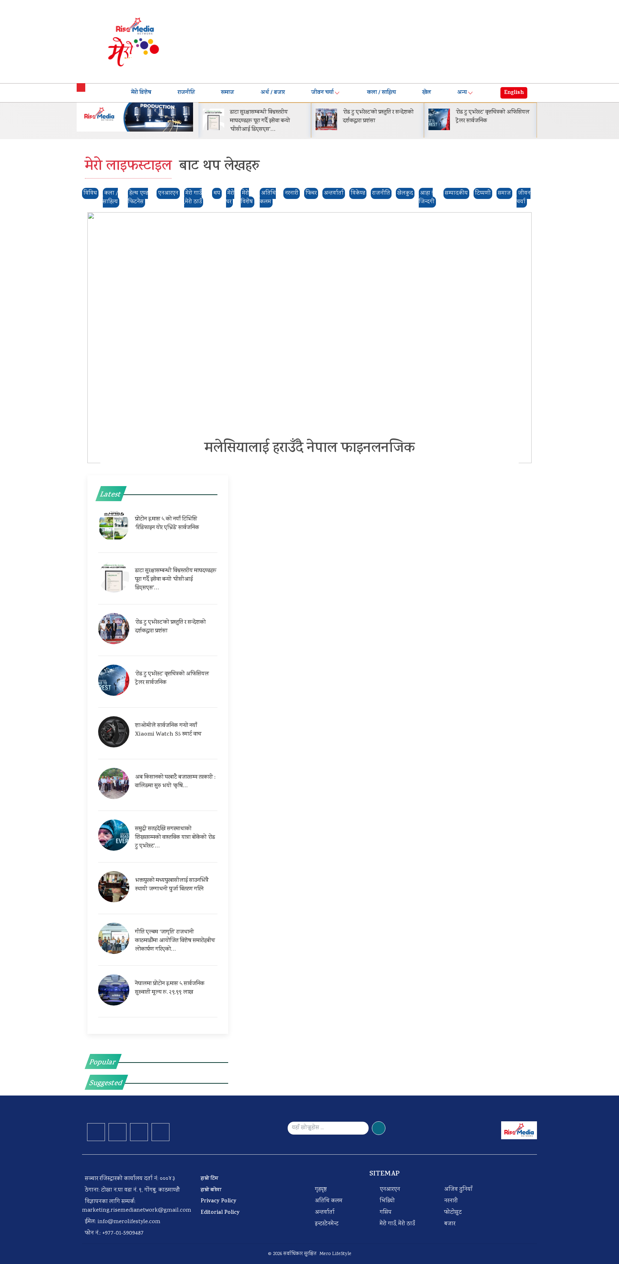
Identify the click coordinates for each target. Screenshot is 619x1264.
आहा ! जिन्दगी (427, 197)
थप (216, 193)
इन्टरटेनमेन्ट (327, 1224)
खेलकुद (405, 193)
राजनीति (186, 93)
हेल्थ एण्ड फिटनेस (138, 197)
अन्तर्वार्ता (334, 193)
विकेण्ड (358, 193)
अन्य (462, 93)
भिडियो (387, 1201)
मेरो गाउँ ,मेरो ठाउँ (193, 197)
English (514, 93)
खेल (426, 93)
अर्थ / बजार (272, 93)
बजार (449, 1224)
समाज (227, 93)
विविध (90, 193)
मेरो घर (230, 197)
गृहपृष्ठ (321, 1189)
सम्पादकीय (456, 193)
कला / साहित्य (381, 93)
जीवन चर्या (322, 93)
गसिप (386, 1212)
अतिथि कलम (268, 197)
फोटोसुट (453, 1212)
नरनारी (291, 193)
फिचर (311, 193)
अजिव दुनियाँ (458, 1189)
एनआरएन (168, 193)
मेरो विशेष (141, 93)
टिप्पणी (483, 193)
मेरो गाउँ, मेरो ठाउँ (397, 1224)
